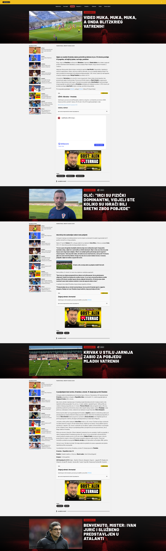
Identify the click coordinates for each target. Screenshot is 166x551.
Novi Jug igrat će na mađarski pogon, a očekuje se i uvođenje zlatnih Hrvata (46, 112)
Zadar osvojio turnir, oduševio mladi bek (45, 66)
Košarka (43, 64)
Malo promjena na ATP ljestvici (46, 89)
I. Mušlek (102, 190)
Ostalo (42, 48)
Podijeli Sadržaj (89, 12)
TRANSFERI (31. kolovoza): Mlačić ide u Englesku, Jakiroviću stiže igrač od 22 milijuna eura (47, 96)
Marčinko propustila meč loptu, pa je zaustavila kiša (46, 51)
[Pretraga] (161, 2)
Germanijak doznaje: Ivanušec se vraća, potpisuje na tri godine (46, 81)
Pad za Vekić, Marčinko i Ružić (46, 58)
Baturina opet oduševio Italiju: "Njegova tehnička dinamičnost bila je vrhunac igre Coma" (47, 104)
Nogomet (43, 71)
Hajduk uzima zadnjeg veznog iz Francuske (46, 73)
